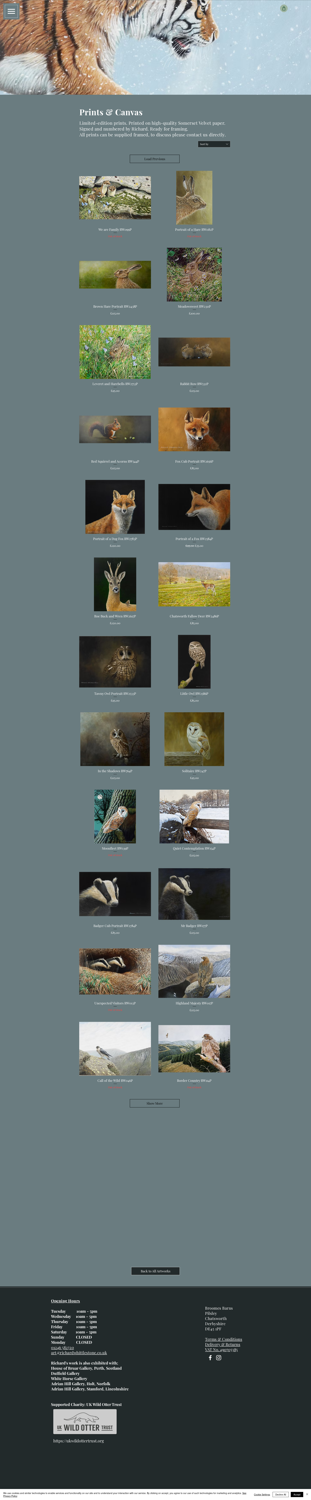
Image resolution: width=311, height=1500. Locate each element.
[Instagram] (218, 1357)
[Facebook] (210, 1357)
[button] (11, 11)
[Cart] (284, 8)
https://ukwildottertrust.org (78, 1440)
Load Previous (154, 159)
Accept (297, 1494)
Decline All (280, 1494)
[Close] (307, 1494)
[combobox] (214, 144)
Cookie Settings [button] (262, 1494)
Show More (155, 1103)
